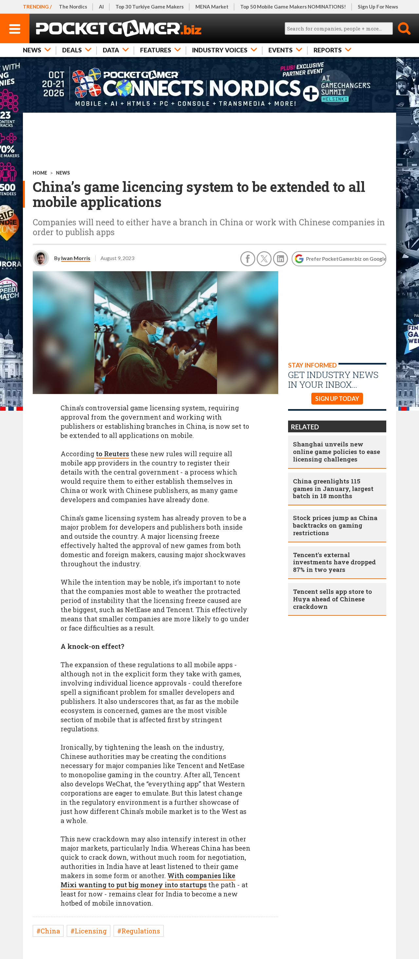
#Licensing (88, 931)
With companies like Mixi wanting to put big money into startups (148, 880)
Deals (72, 50)
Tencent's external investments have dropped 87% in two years (334, 562)
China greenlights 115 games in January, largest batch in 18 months (333, 488)
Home (40, 173)
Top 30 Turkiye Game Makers (150, 6)
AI (101, 6)
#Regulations (138, 931)
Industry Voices (219, 50)
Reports (328, 50)
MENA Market (211, 6)
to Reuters (112, 453)
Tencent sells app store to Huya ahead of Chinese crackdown (332, 599)
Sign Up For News (378, 6)
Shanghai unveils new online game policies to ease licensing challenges (336, 451)
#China (48, 931)
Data (111, 50)
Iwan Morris (75, 258)
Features (155, 50)
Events (280, 50)
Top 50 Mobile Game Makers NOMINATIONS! (293, 6)
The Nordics (73, 6)
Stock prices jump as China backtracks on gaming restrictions (335, 525)
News (32, 50)
